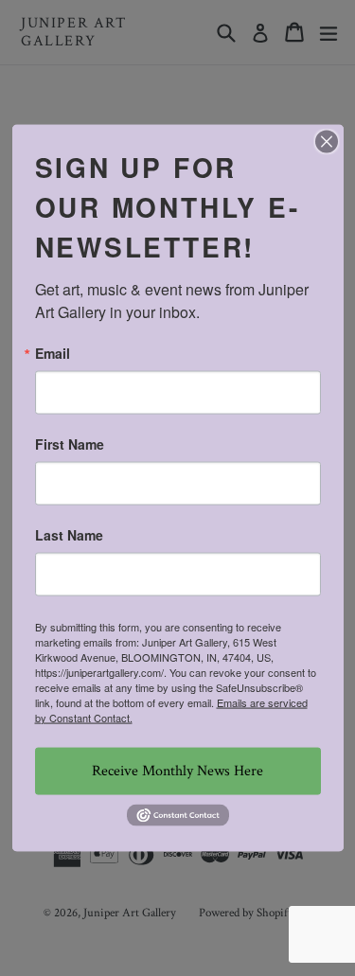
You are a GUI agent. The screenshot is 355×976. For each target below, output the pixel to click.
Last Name (69, 534)
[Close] (326, 141)
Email (52, 352)
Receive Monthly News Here (177, 770)
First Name (69, 443)
